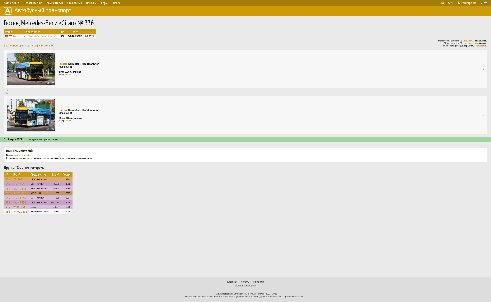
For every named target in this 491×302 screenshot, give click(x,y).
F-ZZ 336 (19, 184)
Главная (232, 281)
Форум (245, 281)
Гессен (16, 36)
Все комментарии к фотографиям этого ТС (29, 45)
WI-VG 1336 (20, 211)
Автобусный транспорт (42, 10)
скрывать (468, 41)
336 (7, 179)
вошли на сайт (22, 155)
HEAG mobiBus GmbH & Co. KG (41, 36)
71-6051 (18, 179)
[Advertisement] (245, 247)
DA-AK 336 (19, 188)
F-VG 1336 (19, 193)
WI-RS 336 (19, 207)
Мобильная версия (245, 285)
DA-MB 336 (19, 202)
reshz (68, 74)
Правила (258, 281)
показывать (481, 46)
